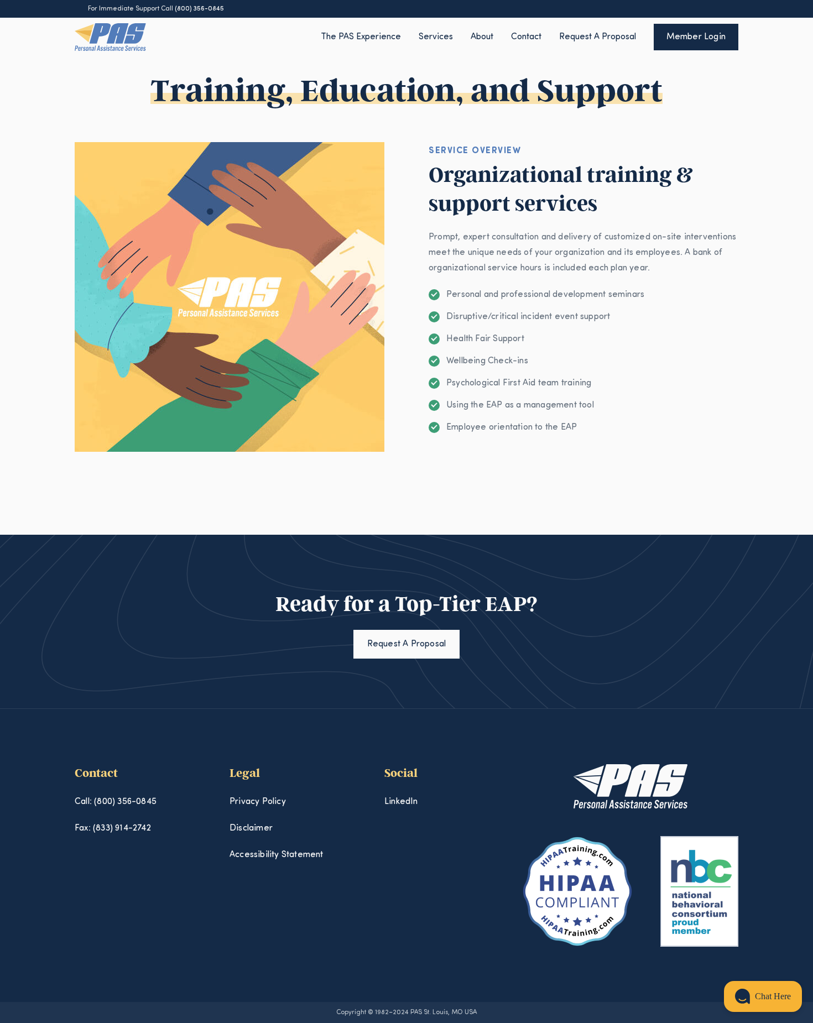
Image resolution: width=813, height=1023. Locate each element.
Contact (526, 37)
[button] (763, 996)
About (482, 37)
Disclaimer (251, 828)
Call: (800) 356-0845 (116, 801)
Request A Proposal (597, 37)
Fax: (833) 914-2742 (113, 828)
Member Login (696, 37)
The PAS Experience (361, 37)
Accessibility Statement (277, 854)
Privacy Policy (258, 801)
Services (436, 37)
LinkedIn (401, 801)
